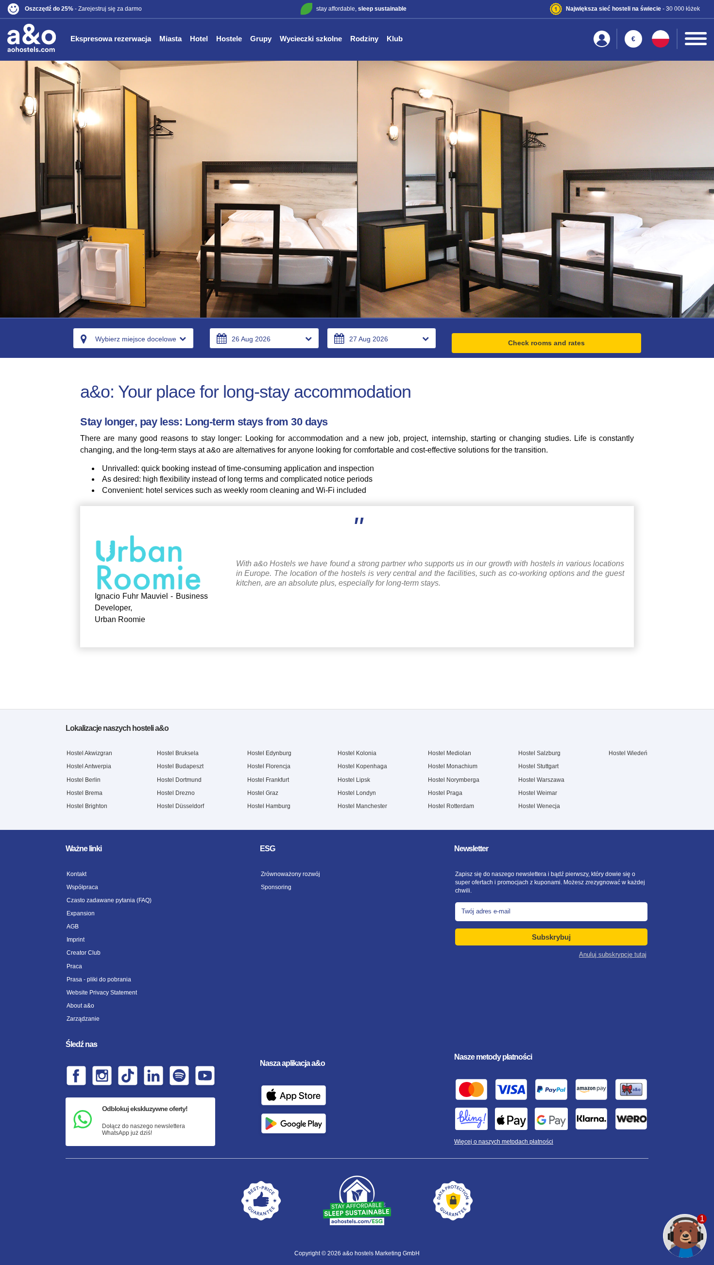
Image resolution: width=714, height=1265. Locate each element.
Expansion (81, 913)
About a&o (80, 1005)
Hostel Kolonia (357, 753)
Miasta (170, 38)
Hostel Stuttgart (538, 766)
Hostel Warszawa (541, 779)
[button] (122, 9)
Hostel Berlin (84, 779)
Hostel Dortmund (179, 779)
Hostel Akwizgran (89, 753)
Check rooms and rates (546, 343)
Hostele (229, 38)
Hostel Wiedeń (628, 753)
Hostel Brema (84, 793)
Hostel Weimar (537, 793)
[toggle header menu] (696, 38)
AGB (73, 926)
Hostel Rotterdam (451, 806)
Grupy (261, 38)
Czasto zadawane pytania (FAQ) (109, 900)
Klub (395, 38)
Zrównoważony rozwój (290, 874)
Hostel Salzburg (539, 753)
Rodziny (364, 38)
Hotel (199, 38)
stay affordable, (361, 8)
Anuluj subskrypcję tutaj (612, 954)
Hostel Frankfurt (268, 779)
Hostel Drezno (176, 793)
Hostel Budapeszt (180, 766)
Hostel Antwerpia (89, 766)
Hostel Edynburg (269, 753)
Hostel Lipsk (354, 779)
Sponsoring (276, 887)
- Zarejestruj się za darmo (83, 8)
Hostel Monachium (452, 766)
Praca (74, 966)
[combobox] (133, 338)
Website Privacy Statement (102, 992)
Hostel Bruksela (178, 753)
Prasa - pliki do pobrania (99, 979)
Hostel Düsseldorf (180, 806)
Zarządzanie (83, 1018)
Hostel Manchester (362, 806)
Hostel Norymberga (453, 779)
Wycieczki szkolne (311, 38)
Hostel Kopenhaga (362, 766)
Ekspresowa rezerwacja (110, 38)
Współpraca (82, 887)
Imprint (76, 939)
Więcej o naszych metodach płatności (503, 1141)
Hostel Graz (262, 793)
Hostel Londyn (357, 793)
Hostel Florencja (268, 766)
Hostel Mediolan (449, 753)
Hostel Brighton (87, 806)
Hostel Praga (445, 793)
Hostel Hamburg (268, 806)
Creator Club (84, 952)
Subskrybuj (551, 937)
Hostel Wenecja (539, 806)
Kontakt (76, 874)
